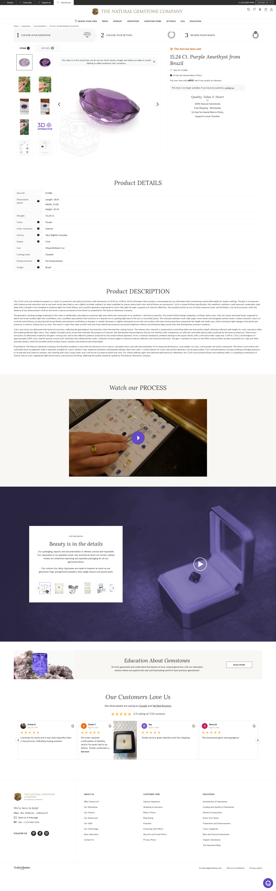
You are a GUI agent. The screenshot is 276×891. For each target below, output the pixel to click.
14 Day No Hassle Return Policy (187, 75)
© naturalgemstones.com (210, 868)
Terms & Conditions (236, 868)
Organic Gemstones (212, 839)
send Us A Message (28, 817)
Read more (242, 665)
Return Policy (149, 812)
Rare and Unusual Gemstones (216, 834)
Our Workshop (90, 807)
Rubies (10, 2)
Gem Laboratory (91, 834)
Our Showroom (91, 818)
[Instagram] (46, 833)
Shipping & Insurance (152, 807)
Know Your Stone (211, 818)
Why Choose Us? (91, 801)
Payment (147, 823)
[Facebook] (40, 833)
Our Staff (88, 823)
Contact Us (89, 839)
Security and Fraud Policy (155, 834)
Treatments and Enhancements (216, 823)
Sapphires (46, 2)
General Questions (151, 801)
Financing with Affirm (153, 829)
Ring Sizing (148, 818)
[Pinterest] (33, 833)
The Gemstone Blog (211, 845)
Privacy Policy (149, 839)
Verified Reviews (162, 705)
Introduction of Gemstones (215, 801)
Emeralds (27, 2)
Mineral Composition (212, 812)
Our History (89, 812)
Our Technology (91, 829)
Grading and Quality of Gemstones (218, 807)
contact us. (229, 88)
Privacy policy (255, 868)
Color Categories (210, 829)
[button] (157, 104)
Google (143, 705)
